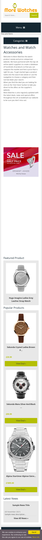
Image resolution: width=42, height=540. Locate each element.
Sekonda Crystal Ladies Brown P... (21, 349)
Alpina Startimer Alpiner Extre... (21, 476)
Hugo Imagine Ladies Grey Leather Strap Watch (21, 299)
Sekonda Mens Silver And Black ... (21, 406)
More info (35, 537)
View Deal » (21, 363)
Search (34, 15)
